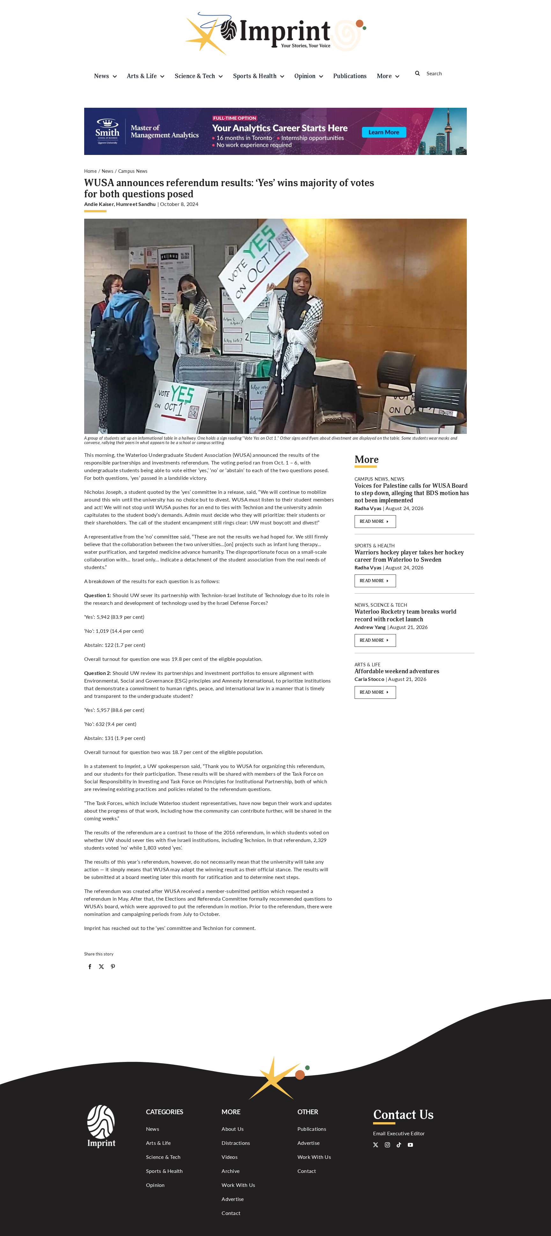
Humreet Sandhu (136, 204)
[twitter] (375, 1144)
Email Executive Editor (399, 1133)
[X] (101, 967)
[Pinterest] (113, 967)
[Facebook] (90, 967)
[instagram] (387, 1144)
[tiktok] (398, 1144)
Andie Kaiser (99, 204)
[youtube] (410, 1144)
